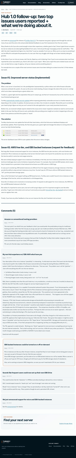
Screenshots (46, 2)
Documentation (32, 2)
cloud (11, 32)
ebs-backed (59, 190)
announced (13, 40)
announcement (11, 407)
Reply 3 (5, 348)
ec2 (6, 32)
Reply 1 (5, 222)
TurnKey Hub (61, 2)
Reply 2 (4, 257)
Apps (24, 2)
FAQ (64, 446)
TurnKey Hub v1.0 (30, 40)
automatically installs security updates (18, 100)
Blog (39, 2)
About (50, 446)
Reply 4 (4, 376)
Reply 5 (4, 402)
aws (3, 32)
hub (15, 32)
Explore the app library (65, 423)
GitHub (54, 2)
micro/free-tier (50, 190)
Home (2, 9)
